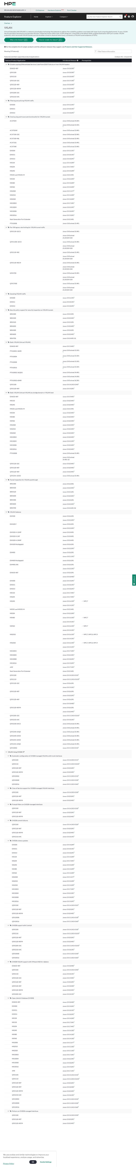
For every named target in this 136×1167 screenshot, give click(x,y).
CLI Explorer (40, 10)
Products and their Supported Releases (78, 47)
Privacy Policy (8, 1164)
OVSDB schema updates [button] (20, 841)
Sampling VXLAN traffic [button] (18, 294)
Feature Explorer (13, 16)
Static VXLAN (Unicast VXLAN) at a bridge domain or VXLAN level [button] (32, 393)
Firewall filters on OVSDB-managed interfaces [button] (27, 804)
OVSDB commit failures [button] (20, 820)
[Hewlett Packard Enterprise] (10, 3)
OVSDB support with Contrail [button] (22, 925)
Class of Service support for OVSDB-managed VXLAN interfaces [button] (33, 788)
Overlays (7, 23)
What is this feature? (18, 40)
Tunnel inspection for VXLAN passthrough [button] (24, 480)
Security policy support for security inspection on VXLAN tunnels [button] (31, 310)
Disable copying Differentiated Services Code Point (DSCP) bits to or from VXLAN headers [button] (40, 64)
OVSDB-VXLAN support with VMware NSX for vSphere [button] (30, 962)
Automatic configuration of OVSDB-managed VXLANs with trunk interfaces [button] (37, 756)
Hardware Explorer (54, 10)
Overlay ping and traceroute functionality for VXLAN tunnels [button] (30, 117)
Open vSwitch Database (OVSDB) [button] (23, 998)
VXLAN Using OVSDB (15, 752)
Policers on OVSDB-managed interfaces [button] (25, 1111)
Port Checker (72, 10)
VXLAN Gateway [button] (15, 512)
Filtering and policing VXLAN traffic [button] (22, 101)
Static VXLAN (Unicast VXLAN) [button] (20, 342)
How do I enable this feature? (49, 40)
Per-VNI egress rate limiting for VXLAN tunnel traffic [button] (27, 227)
